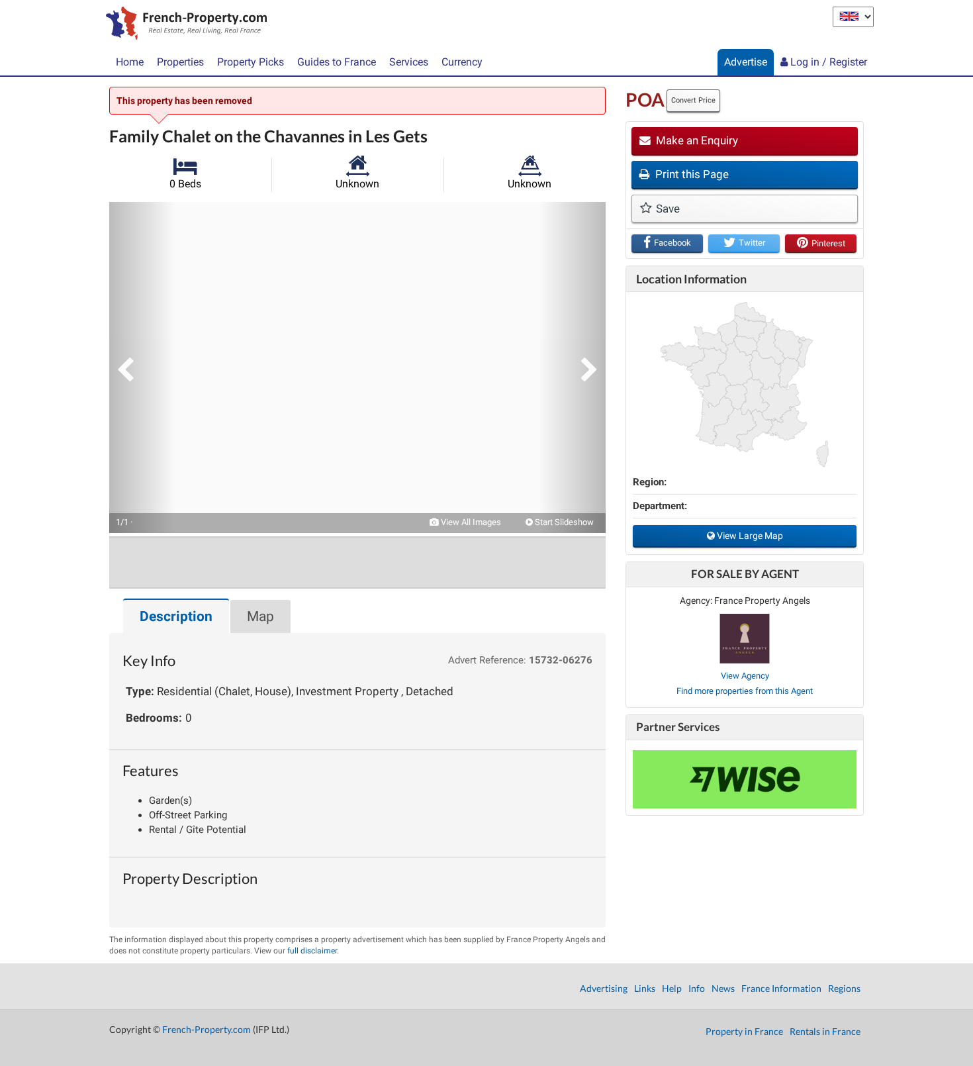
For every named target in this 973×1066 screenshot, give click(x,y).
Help (672, 988)
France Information (781, 988)
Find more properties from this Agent (744, 691)
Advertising (603, 988)
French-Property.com (206, 1029)
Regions (844, 988)
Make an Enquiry (695, 140)
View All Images (470, 522)
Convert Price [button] (693, 100)
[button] (142, 367)
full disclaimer (312, 950)
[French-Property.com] (183, 24)
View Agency (745, 676)
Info (696, 988)
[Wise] (745, 779)
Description (176, 616)
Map (260, 616)
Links (644, 988)
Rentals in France (825, 1031)
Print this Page (691, 174)
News (723, 988)
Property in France (744, 1031)
